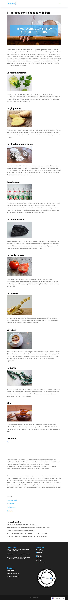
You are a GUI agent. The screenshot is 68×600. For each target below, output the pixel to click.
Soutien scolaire (41, 562)
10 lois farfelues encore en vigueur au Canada (22, 525)
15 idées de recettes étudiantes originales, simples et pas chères (28, 528)
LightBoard (40, 551)
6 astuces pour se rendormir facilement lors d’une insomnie (27, 533)
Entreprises (40, 558)
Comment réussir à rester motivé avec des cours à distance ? (27, 536)
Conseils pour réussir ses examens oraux (20, 530)
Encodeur (39, 552)
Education (39, 556)
